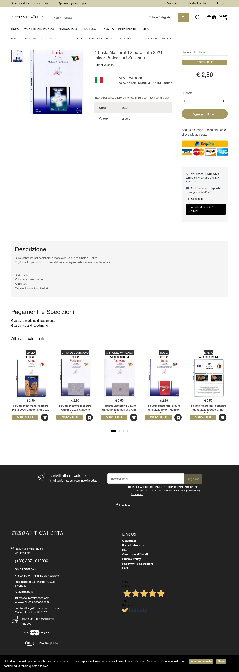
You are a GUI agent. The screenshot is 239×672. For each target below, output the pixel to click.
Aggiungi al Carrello (204, 114)
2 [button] (119, 431)
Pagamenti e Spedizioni (137, 563)
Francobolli (68, 28)
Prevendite (127, 28)
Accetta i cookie (201, 661)
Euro (15, 28)
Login (222, 3)
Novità (109, 28)
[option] (56, 82)
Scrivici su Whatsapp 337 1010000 (29, 3)
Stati (125, 550)
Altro (145, 28)
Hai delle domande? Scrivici (201, 209)
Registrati (193, 479)
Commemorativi (119, 356)
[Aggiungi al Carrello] (44, 417)
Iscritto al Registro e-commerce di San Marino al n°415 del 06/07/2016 (37, 610)
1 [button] (113, 431)
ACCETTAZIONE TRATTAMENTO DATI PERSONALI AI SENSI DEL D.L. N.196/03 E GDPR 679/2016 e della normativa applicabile (166, 490)
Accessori (91, 28)
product (30, 356)
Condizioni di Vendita (136, 554)
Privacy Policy (131, 559)
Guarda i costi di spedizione (29, 325)
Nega (221, 661)
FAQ (125, 568)
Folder (98, 65)
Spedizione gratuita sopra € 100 (75, 3)
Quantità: (187, 93)
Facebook (125, 505)
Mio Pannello (199, 3)
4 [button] (127, 431)
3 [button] (123, 431)
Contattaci (172, 3)
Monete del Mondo (39, 28)
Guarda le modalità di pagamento (33, 320)
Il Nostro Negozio (133, 545)
